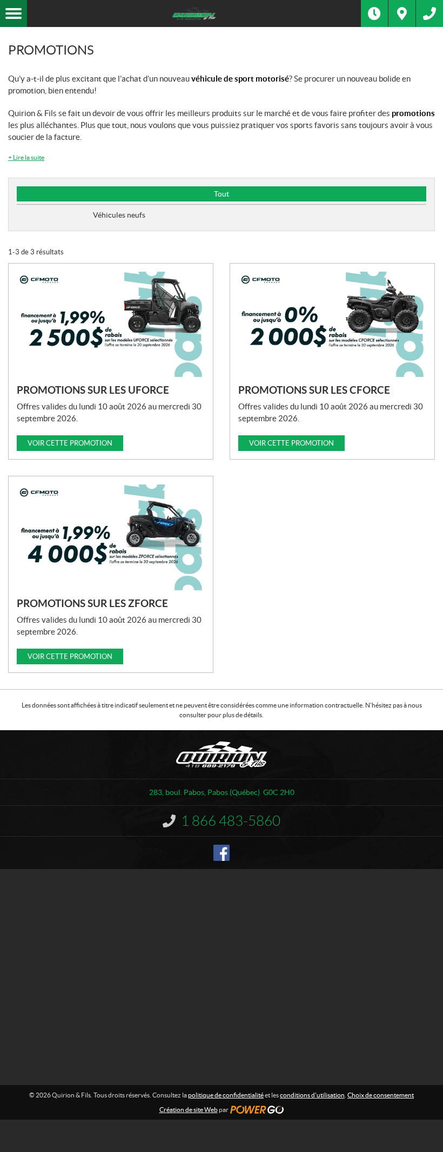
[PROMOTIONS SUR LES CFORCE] (332, 325)
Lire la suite (26, 157)
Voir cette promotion (70, 443)
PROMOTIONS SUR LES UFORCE (93, 390)
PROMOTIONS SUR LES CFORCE (314, 390)
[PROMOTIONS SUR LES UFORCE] (111, 325)
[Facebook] (221, 853)
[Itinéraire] (401, 13)
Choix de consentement (380, 1095)
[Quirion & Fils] (194, 13)
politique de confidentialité (226, 1095)
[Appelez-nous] (429, 13)
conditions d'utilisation (312, 1095)
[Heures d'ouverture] (374, 13)
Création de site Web (188, 1109)
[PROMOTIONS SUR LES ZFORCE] (111, 537)
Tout (221, 194)
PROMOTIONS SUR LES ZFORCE (92, 603)
